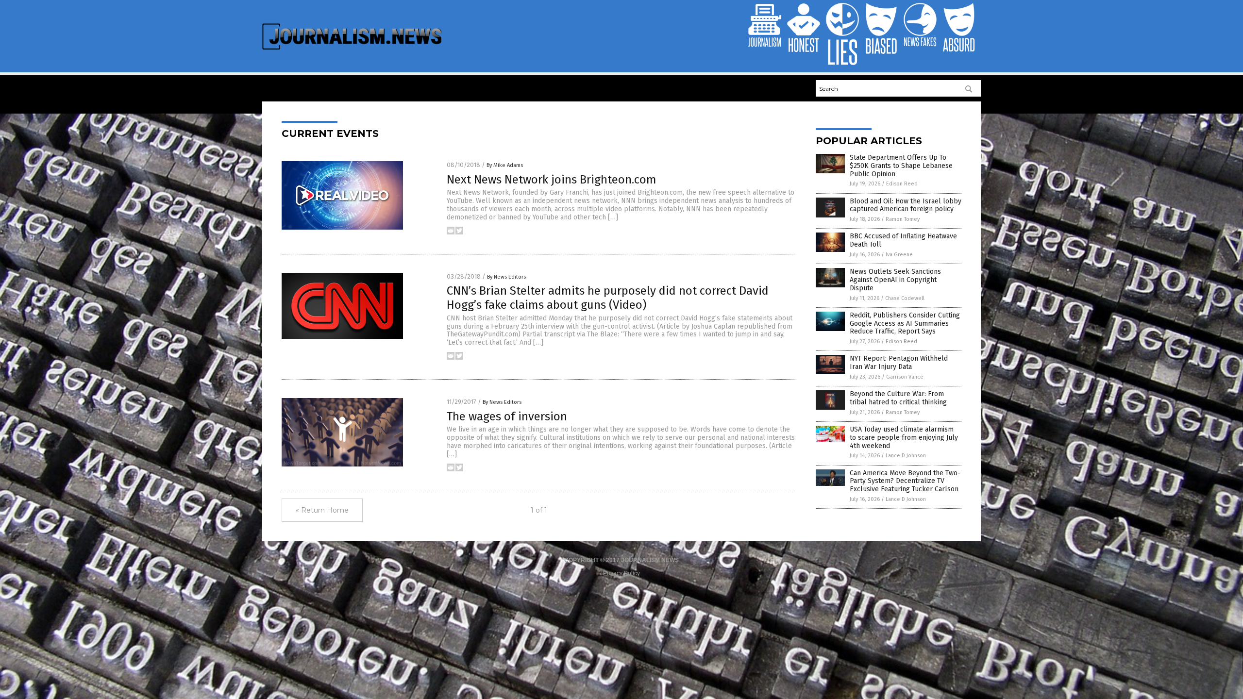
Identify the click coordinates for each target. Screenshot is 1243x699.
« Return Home (322, 510)
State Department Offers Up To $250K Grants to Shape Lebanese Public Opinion (901, 165)
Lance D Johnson (906, 455)
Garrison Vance (905, 377)
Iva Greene (899, 254)
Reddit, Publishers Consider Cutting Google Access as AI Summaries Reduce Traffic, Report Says (905, 323)
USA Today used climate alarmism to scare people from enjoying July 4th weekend (904, 437)
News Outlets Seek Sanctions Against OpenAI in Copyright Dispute (895, 279)
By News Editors (506, 277)
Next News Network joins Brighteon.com (551, 179)
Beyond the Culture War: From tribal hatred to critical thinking (898, 398)
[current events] (351, 49)
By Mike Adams (505, 165)
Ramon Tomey (903, 219)
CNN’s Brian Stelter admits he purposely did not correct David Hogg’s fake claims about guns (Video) (608, 298)
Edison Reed (902, 184)
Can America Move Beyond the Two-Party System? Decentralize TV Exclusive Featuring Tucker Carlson (905, 481)
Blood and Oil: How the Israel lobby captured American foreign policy (905, 205)
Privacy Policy (621, 573)
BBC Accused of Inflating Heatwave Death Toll (903, 240)
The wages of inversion (507, 416)
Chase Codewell (904, 298)
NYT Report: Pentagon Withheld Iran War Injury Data (899, 362)
